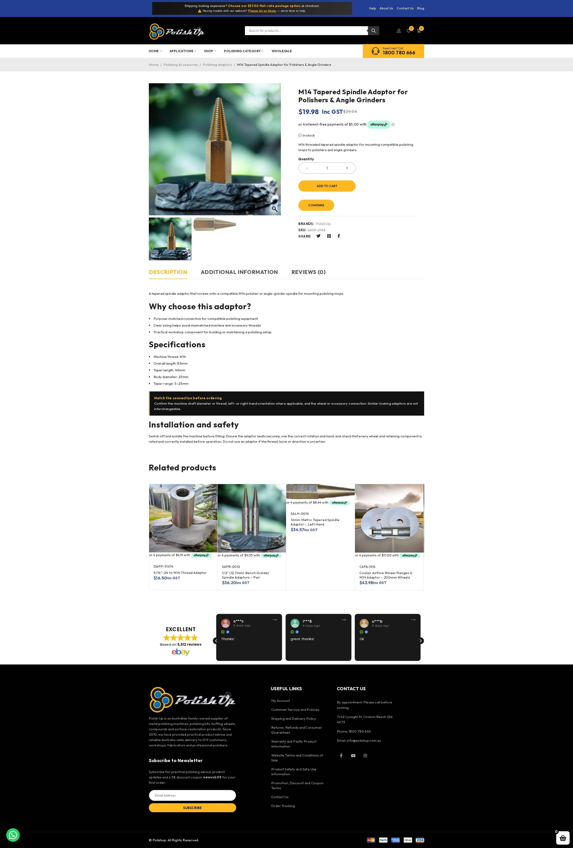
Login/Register (399, 31)
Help (372, 8)
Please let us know (262, 11)
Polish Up (323, 224)
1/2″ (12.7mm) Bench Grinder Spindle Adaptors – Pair (245, 575)
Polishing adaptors (217, 64)
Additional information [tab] (239, 272)
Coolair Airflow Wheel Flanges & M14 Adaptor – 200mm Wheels (385, 575)
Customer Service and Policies (295, 709)
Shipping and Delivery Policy (293, 718)
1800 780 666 (399, 52)
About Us (386, 8)
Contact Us (405, 8)
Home (154, 64)
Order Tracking (283, 806)
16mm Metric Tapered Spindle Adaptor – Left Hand (315, 522)
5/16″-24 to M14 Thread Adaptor (180, 572)
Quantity (306, 159)
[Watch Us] (353, 755)
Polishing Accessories (181, 64)
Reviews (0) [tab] (308, 272)
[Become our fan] (341, 755)
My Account (280, 700)
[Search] (373, 30)
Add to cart (327, 186)
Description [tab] (168, 272)
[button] (420, 640)
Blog (420, 8)
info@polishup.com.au (364, 740)
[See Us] (365, 755)
